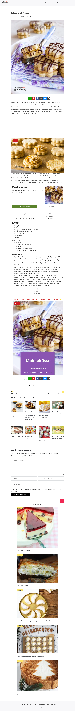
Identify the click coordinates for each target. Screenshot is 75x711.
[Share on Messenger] (45, 98)
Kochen (24, 386)
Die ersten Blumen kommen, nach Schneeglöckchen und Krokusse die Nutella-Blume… (30, 415)
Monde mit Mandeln (17, 436)
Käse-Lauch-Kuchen (22, 585)
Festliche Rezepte (60, 3)
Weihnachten (35, 386)
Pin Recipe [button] (51, 206)
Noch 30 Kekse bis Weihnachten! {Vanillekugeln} (30, 656)
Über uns (39, 707)
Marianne (28, 16)
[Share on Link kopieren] (48, 98)
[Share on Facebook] (37, 98)
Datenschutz (32, 707)
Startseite (40, 3)
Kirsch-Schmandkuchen (23, 550)
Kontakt (45, 707)
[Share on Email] (41, 98)
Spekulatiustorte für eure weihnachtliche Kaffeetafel (32, 694)
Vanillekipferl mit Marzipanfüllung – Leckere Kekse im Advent (34, 621)
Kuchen (70, 3)
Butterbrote (42, 440)
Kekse (18, 9)
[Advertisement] (37, 126)
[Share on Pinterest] (33, 98)
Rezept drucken (25, 206)
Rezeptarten (48, 3)
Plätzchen (29, 386)
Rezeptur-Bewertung (17, 456)
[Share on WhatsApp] (30, 98)
